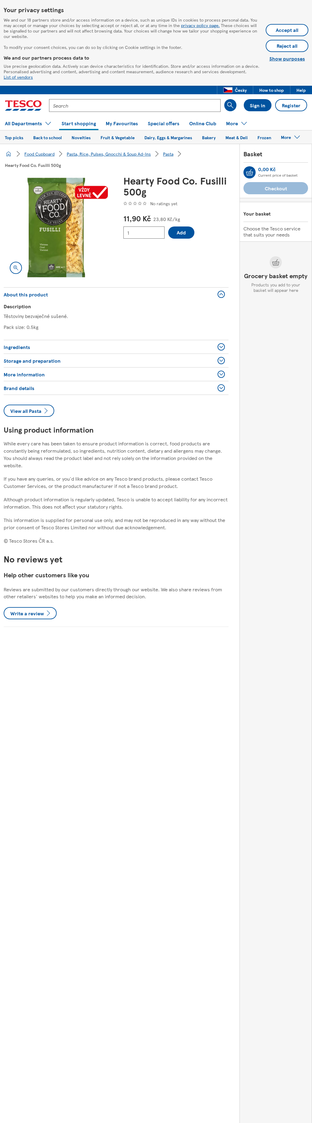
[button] (235, 90)
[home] (8, 154)
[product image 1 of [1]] (56, 227)
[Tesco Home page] (23, 105)
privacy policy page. (200, 25)
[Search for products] (230, 105)
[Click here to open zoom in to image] (16, 268)
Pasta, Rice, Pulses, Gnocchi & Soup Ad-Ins (109, 154)
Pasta (168, 154)
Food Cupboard (39, 154)
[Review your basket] (249, 172)
